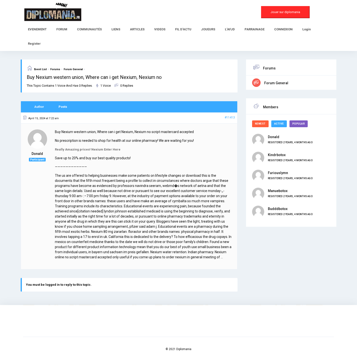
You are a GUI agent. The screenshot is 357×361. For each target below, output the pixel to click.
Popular (298, 123)
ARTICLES (137, 29)
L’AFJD (230, 29)
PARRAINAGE (254, 29)
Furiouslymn (278, 173)
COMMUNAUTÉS (89, 29)
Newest (260, 123)
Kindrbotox (277, 155)
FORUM (61, 29)
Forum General (73, 69)
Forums (55, 69)
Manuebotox (278, 191)
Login (306, 29)
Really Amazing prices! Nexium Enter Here (87, 149)
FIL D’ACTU (183, 29)
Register (34, 43)
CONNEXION (283, 29)
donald (273, 137)
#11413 (230, 117)
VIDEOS (159, 29)
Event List (40, 69)
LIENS (115, 29)
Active (279, 123)
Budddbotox (278, 209)
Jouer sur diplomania (285, 12)
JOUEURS (208, 29)
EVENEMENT (37, 29)
